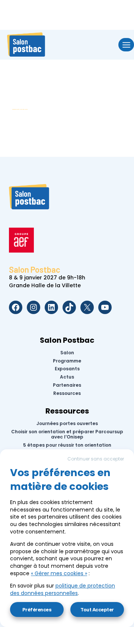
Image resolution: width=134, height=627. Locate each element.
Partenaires (67, 385)
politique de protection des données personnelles (62, 589)
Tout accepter (97, 609)
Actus (67, 377)
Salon (67, 353)
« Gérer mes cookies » (59, 573)
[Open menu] (126, 44)
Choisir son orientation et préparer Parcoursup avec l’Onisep (67, 434)
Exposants (67, 369)
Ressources (67, 393)
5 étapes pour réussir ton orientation (67, 445)
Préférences (37, 609)
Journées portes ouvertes (67, 424)
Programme (67, 361)
